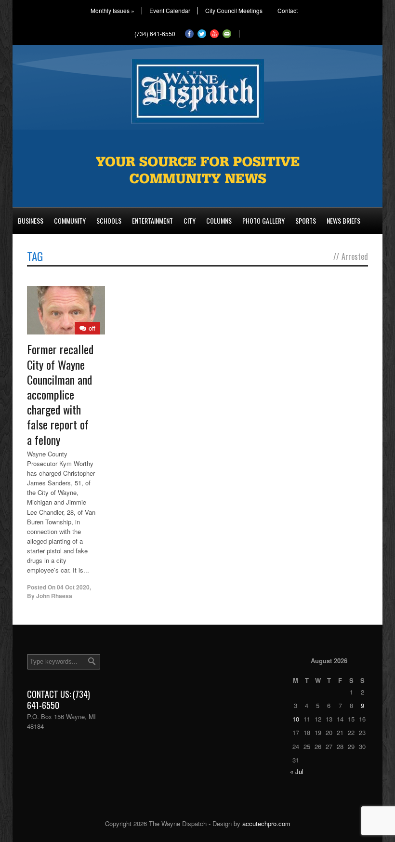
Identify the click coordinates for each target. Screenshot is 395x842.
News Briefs (343, 220)
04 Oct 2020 (73, 587)
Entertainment (152, 220)
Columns (219, 220)
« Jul (296, 771)
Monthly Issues (112, 10)
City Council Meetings (234, 10)
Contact (287, 10)
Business (30, 220)
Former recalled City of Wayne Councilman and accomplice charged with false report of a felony (60, 394)
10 (295, 718)
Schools (108, 220)
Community (70, 220)
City (190, 220)
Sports (305, 220)
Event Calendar (169, 10)
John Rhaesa (54, 595)
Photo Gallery (263, 220)
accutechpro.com (266, 823)
